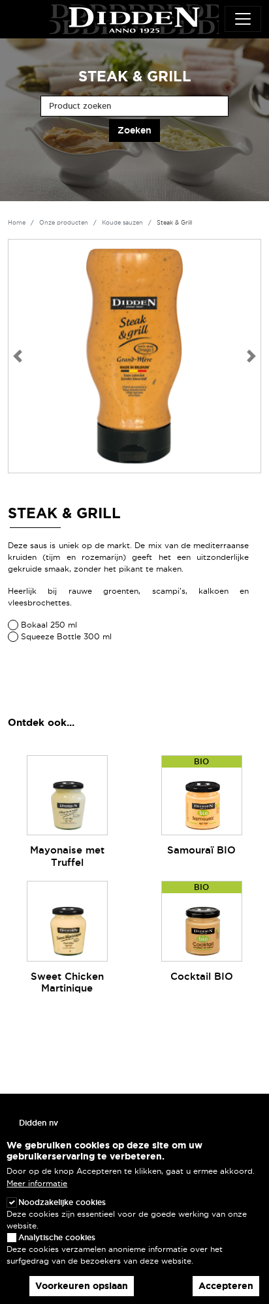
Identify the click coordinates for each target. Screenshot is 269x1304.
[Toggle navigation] (243, 19)
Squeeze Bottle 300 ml (66, 636)
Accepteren (225, 1286)
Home (16, 222)
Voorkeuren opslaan (81, 1286)
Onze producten (63, 222)
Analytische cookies (56, 1237)
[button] (17, 356)
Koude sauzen (122, 222)
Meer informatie (37, 1183)
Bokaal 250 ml (49, 624)
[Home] (134, 16)
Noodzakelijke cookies (62, 1202)
